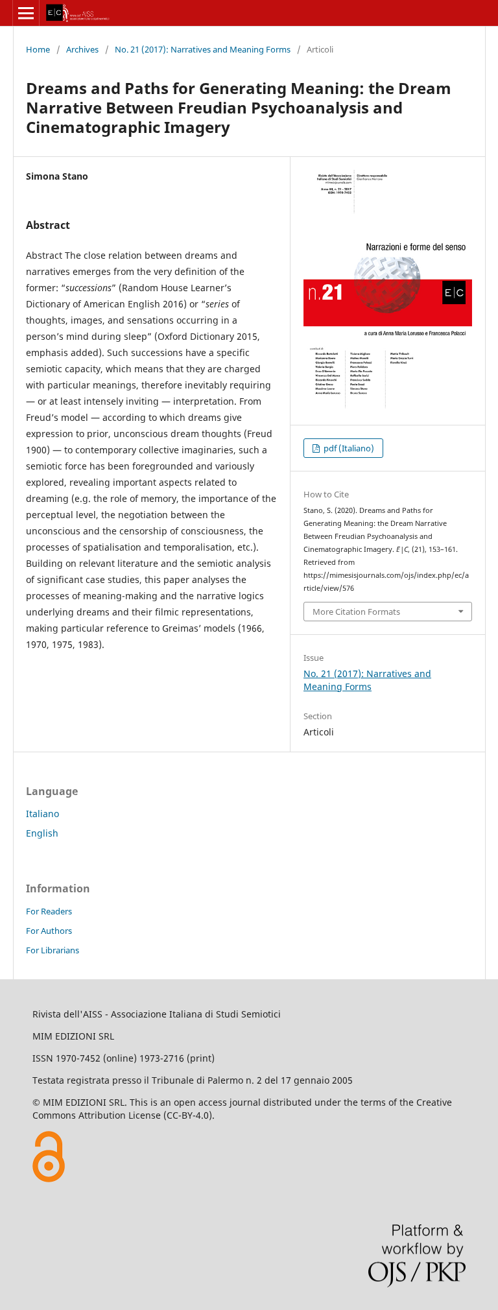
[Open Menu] (26, 13)
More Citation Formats (356, 611)
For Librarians (52, 950)
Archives (82, 49)
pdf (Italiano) (348, 448)
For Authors (49, 930)
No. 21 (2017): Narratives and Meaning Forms (202, 49)
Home (38, 49)
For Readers (49, 911)
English (42, 833)
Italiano (42, 813)
